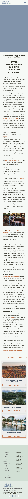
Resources (5, 473)
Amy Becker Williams (14, 57)
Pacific (6, 459)
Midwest (6, 454)
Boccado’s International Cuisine (11, 276)
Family (5, 466)
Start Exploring (14, 385)
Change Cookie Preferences (10, 490)
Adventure (7, 463)
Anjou (12, 317)
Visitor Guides (7, 477)
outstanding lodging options (10, 118)
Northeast (6, 452)
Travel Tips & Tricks (9, 475)
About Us (5, 449)
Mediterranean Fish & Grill (12, 160)
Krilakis (5, 136)
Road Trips (6, 470)
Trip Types (5, 461)
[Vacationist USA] (5, 2)
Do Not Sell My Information (16, 488)
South (5, 456)
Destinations (5, 450)
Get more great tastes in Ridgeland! (12, 350)
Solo (5, 472)
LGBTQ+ (6, 468)
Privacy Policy (6, 488)
